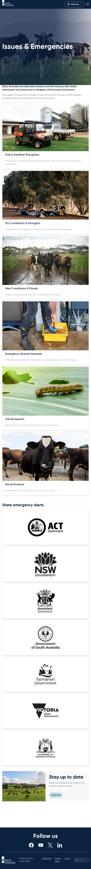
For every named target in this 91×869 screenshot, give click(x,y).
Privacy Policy (58, 860)
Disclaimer (46, 858)
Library (67, 858)
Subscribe (55, 795)
